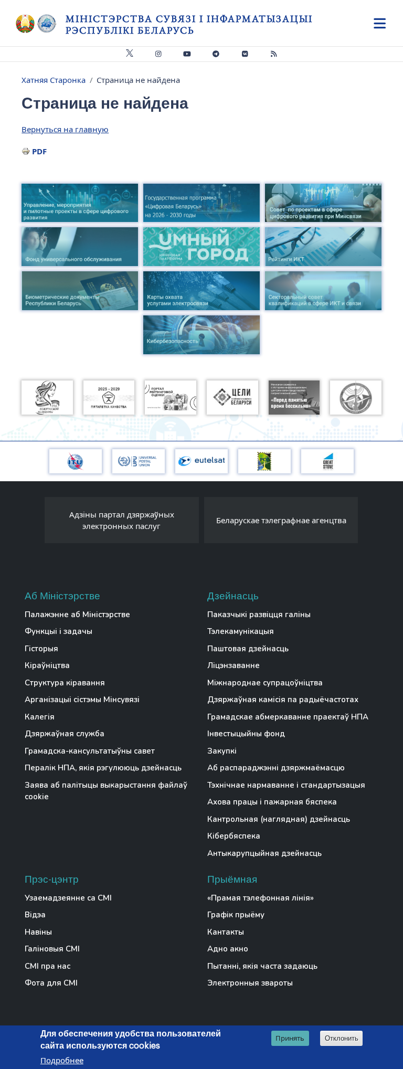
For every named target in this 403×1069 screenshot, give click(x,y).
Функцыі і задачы (58, 631)
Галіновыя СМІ (52, 949)
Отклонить (341, 1038)
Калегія (40, 717)
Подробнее (61, 1060)
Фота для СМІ (51, 983)
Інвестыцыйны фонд (246, 733)
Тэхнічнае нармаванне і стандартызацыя (286, 785)
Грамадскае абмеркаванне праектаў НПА (287, 717)
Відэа (35, 914)
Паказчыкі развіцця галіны (259, 614)
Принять (289, 1038)
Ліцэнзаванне (233, 665)
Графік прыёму (235, 914)
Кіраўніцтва (47, 665)
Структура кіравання (65, 683)
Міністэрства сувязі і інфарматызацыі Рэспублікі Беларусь (189, 24)
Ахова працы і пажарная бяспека (272, 802)
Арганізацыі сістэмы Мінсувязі (82, 699)
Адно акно (227, 949)
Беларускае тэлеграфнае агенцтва (281, 520)
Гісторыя (41, 648)
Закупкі (222, 751)
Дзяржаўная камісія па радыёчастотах (282, 699)
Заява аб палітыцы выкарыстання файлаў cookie (106, 791)
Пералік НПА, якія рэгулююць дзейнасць (103, 768)
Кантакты (225, 932)
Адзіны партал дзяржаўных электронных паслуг (121, 520)
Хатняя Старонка (54, 80)
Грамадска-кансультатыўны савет (90, 751)
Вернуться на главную (65, 129)
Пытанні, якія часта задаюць (262, 966)
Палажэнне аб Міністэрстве (77, 614)
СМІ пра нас (47, 966)
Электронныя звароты (250, 983)
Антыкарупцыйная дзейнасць (264, 853)
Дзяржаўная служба (64, 733)
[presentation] (34, 523)
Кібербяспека (233, 836)
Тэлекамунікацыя (240, 631)
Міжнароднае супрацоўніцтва (265, 683)
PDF (39, 151)
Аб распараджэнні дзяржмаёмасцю (276, 768)
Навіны (38, 932)
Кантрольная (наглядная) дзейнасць (278, 819)
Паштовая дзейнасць (248, 648)
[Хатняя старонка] (41, 23)
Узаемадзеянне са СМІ (68, 898)
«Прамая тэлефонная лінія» (260, 898)
